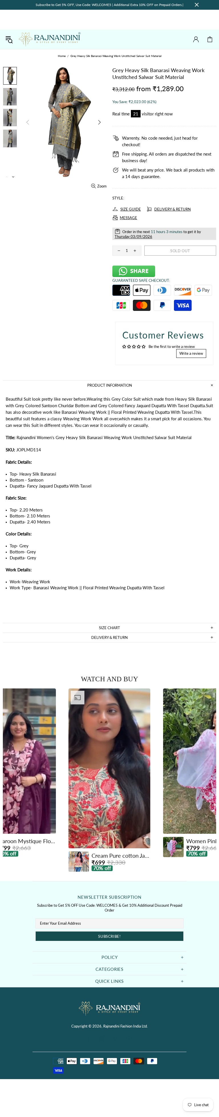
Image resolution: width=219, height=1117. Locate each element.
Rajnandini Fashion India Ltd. (49, 39)
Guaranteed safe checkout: (141, 280)
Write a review (191, 353)
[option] (109, 780)
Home (62, 56)
